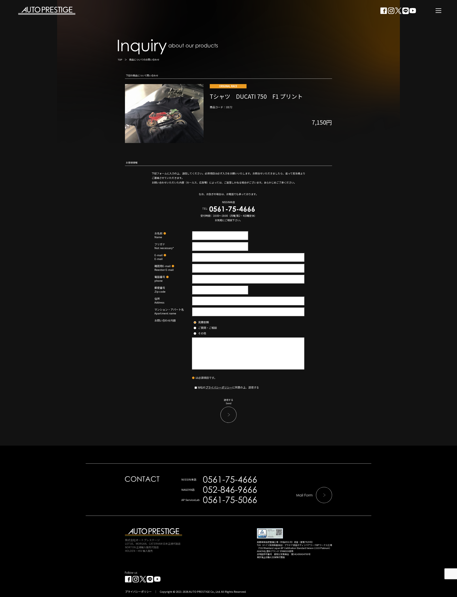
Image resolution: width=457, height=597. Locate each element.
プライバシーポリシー (218, 387)
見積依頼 (203, 322)
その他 (202, 333)
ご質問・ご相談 (207, 328)
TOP (120, 59)
